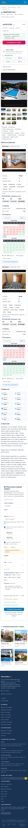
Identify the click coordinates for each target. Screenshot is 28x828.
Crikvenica (6, 750)
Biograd (2, 757)
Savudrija (13, 745)
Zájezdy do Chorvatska (6, 707)
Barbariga (3, 744)
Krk (10, 750)
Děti (8, 562)
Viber (21, 58)
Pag (14, 757)
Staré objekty (5, 700)
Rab (11, 752)
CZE (5, 575)
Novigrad (20, 744)
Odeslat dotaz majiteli (15, 609)
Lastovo (16, 770)
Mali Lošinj (14, 750)
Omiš (22, 763)
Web (20, 61)
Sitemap (14, 824)
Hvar (14, 763)
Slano (2, 772)
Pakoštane (9, 757)
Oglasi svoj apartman (7, 693)
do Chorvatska (5, 690)
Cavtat (2, 770)
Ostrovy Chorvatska (5, 712)
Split (7, 765)
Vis (19, 765)
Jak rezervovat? (6, 813)
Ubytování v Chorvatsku (11, 681)
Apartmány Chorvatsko (6, 709)
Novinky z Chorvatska (6, 724)
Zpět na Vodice (7, 66)
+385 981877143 (8, 55)
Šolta (9, 765)
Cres (2, 750)
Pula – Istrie (3, 796)
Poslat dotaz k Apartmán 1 (11, 261)
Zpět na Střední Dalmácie (9, 69)
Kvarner (3, 748)
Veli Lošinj (18, 752)
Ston (5, 772)
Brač (8, 763)
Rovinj (8, 745)
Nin (6, 757)
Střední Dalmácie (12, 7)
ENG (9, 575)
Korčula (11, 770)
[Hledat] (26, 778)
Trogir (12, 765)
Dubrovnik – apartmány (6, 784)
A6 (13, 28)
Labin (11, 744)
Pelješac (24, 770)
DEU (14, 575)
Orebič (19, 770)
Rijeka (14, 752)
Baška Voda (3, 763)
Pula (2, 745)
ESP (5, 577)
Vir (24, 757)
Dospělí (6, 555)
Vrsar (20, 745)
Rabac (5, 745)
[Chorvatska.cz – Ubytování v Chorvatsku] (4, 2)
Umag (17, 745)
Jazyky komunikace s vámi (14, 572)
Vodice (19, 7)
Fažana (8, 744)
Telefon (9, 516)
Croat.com (3, 735)
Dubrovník (4, 768)
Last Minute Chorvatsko (6, 722)
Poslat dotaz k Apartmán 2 (11, 384)
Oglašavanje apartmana (23, 825)
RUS (14, 577)
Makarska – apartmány (6, 789)
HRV (18, 577)
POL (5, 580)
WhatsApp (9, 58)
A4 (11, 28)
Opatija (8, 752)
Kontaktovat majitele (15, 42)
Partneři (4, 698)
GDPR (9, 824)
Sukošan (21, 757)
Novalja (18, 750)
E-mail (6, 509)
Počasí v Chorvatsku (6, 717)
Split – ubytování (5, 786)
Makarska (18, 763)
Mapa (9, 61)
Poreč (24, 744)
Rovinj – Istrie (4, 793)
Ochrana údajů (4, 825)
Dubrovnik (7, 770)
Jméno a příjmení (9, 503)
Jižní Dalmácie (5, 761)
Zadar (6, 758)
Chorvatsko (3, 7)
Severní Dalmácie (6, 755)
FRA (9, 577)
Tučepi (16, 765)
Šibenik (17, 757)
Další (22, 218)
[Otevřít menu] (25, 2)
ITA (18, 575)
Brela (11, 763)
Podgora (3, 765)
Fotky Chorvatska (5, 719)
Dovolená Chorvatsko (6, 733)
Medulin (15, 744)
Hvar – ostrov (4, 791)
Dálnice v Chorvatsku (6, 714)
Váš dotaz (9, 583)
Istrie (2, 742)
